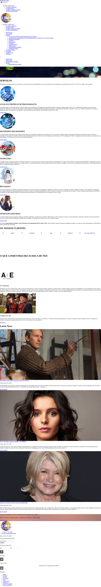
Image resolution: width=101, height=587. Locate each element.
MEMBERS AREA (4, 0)
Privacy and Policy (7, 585)
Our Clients (5, 578)
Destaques (11, 43)
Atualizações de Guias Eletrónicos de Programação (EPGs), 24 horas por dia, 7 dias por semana (31, 38)
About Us (5, 575)
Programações (12, 42)
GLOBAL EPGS (10, 8)
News (4, 579)
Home (4, 574)
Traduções (11, 40)
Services (5, 577)
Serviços (8, 35)
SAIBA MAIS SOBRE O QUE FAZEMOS (10, 77)
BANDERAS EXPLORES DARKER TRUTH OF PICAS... (14, 380)
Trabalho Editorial (13, 44)
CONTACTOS (3, 520)
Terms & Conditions (7, 583)
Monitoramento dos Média (15, 47)
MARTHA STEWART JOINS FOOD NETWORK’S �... (14, 502)
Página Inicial (9, 32)
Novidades (8, 51)
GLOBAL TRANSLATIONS (13, 9)
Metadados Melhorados (14, 39)
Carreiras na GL (9, 52)
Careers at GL (6, 581)
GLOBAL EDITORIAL (12, 11)
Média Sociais (12, 46)
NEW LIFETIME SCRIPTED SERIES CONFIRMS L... (13, 441)
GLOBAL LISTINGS (11, 7)
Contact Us (5, 582)
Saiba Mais (2, 322)
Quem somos (9, 34)
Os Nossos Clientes (10, 50)
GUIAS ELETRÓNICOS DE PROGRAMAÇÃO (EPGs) (23, 36)
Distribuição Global (13, 48)
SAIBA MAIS (3, 112)
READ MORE (3, 389)
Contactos (8, 54)
